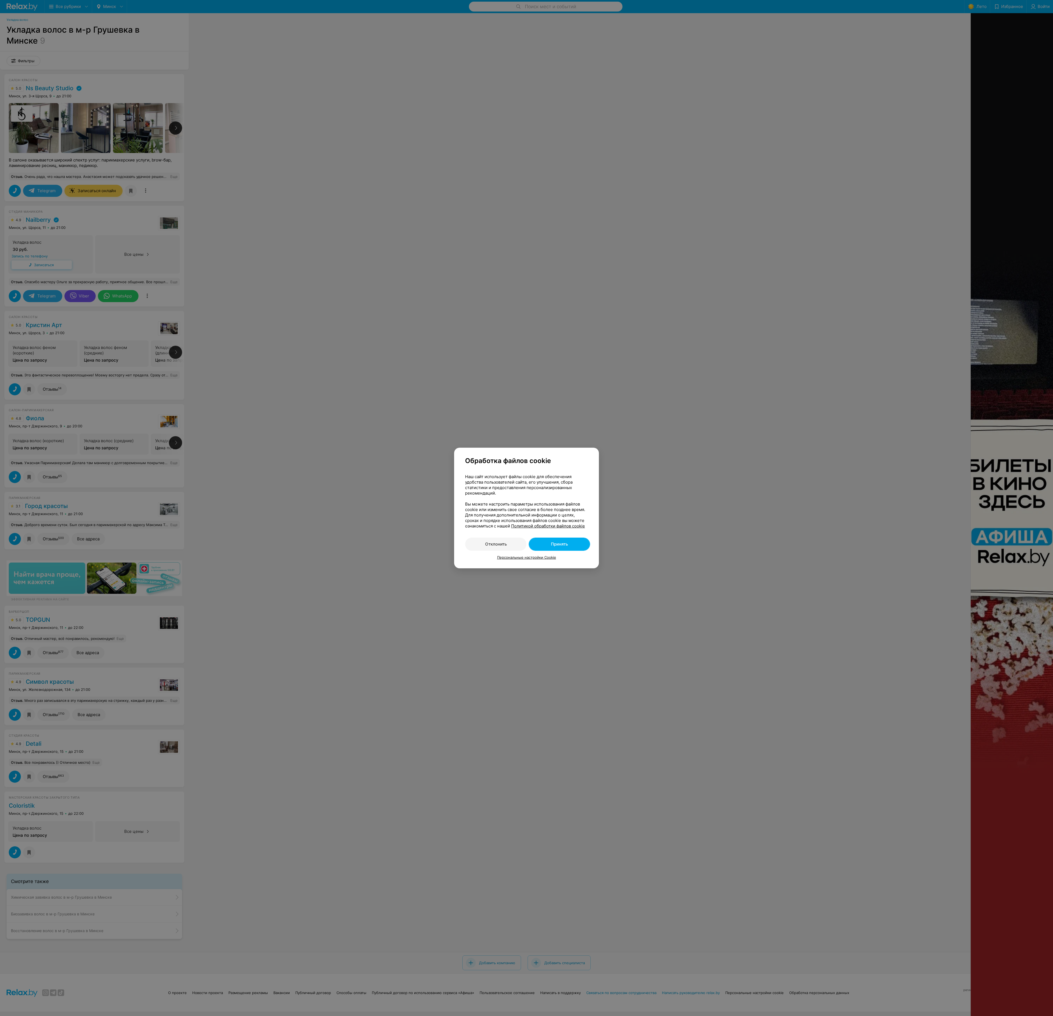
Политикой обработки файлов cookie (548, 526)
